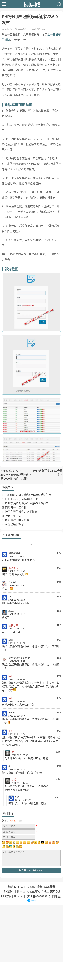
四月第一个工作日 (16, 507)
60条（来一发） (39, 29)
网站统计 (57, 896)
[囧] (10, 846)
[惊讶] (32, 842)
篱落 (52, 891)
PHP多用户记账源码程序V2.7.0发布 (26, 503)
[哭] (17, 846)
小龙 (10, 730)
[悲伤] (10, 842)
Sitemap (18, 896)
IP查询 (22, 886)
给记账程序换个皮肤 (17, 520)
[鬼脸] (17, 842)
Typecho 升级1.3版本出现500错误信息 (28, 494)
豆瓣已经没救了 (14, 524)
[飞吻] (28, 842)
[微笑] (21, 842)
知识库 (12, 886)
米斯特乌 (13, 567)
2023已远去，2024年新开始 (22, 499)
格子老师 (13, 625)
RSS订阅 (5, 896)
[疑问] (3, 842)
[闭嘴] (14, 842)
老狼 (14, 751)
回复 (59, 553)
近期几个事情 (13, 516)
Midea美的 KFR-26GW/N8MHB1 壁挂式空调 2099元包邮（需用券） (15, 474)
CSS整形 (49, 886)
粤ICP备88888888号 (37, 896)
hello (10, 676)
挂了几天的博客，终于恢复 (21, 511)
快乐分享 (9, 29)
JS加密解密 (35, 886)
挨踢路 (32, 4)
